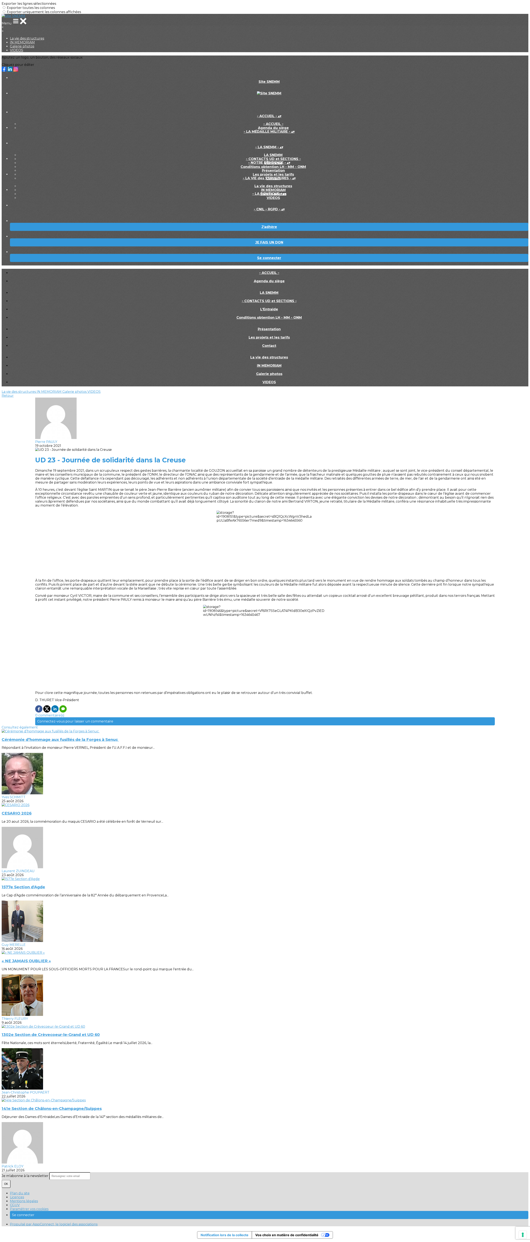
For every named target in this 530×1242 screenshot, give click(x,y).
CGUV (15, 1205)
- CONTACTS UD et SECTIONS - (273, 159)
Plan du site (20, 1193)
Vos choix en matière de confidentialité (286, 1235)
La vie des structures (27, 38)
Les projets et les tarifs (273, 174)
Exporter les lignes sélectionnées (29, 4)
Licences (17, 1197)
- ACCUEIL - (273, 124)
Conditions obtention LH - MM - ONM (273, 167)
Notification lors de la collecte (224, 1235)
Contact (269, 346)
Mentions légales (24, 1201)
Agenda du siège (273, 128)
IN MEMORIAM (22, 42)
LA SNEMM (273, 155)
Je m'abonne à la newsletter (25, 1176)
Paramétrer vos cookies (29, 1209)
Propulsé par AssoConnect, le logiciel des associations (54, 1224)
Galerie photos (22, 46)
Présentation (273, 170)
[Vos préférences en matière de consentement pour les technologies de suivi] (523, 1235)
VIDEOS (16, 50)
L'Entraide (269, 309)
